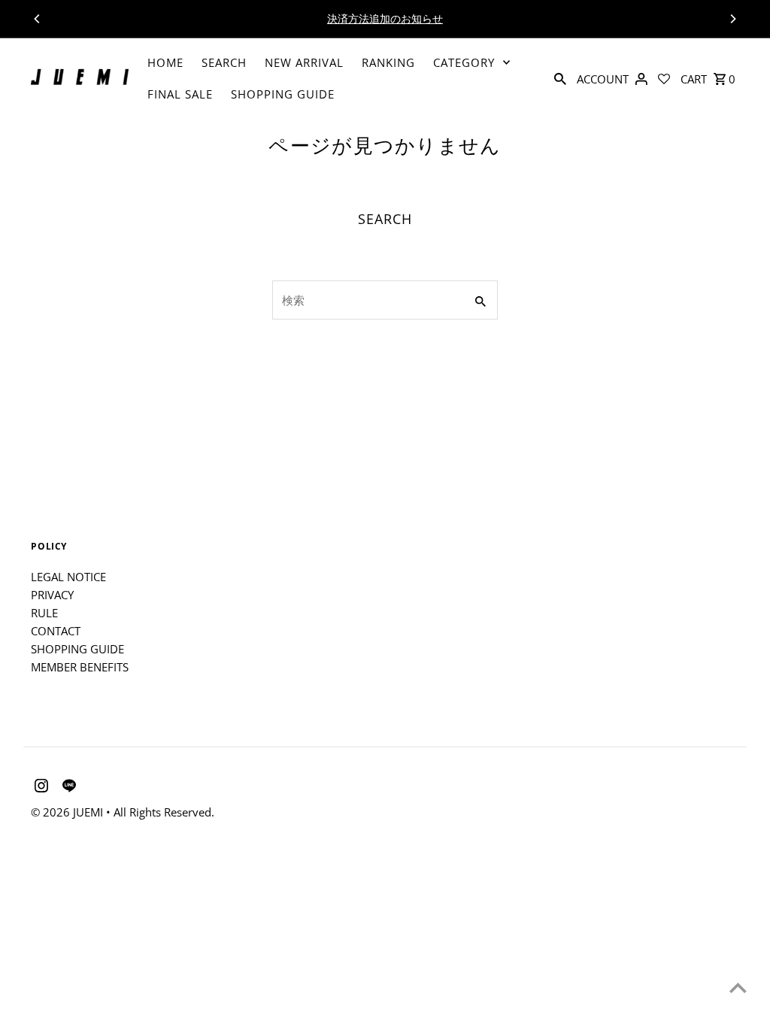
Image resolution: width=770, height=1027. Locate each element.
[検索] (560, 77)
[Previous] (37, 19)
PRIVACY (52, 594)
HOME (165, 62)
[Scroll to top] (738, 987)
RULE (44, 612)
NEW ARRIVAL (304, 62)
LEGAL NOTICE (68, 576)
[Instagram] (39, 788)
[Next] (732, 19)
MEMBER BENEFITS (80, 666)
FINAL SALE (180, 93)
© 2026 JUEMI (68, 811)
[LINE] (67, 788)
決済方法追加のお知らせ (385, 18)
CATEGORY (464, 62)
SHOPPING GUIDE (283, 93)
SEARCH (224, 62)
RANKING (388, 62)
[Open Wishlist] (664, 77)
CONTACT (55, 630)
